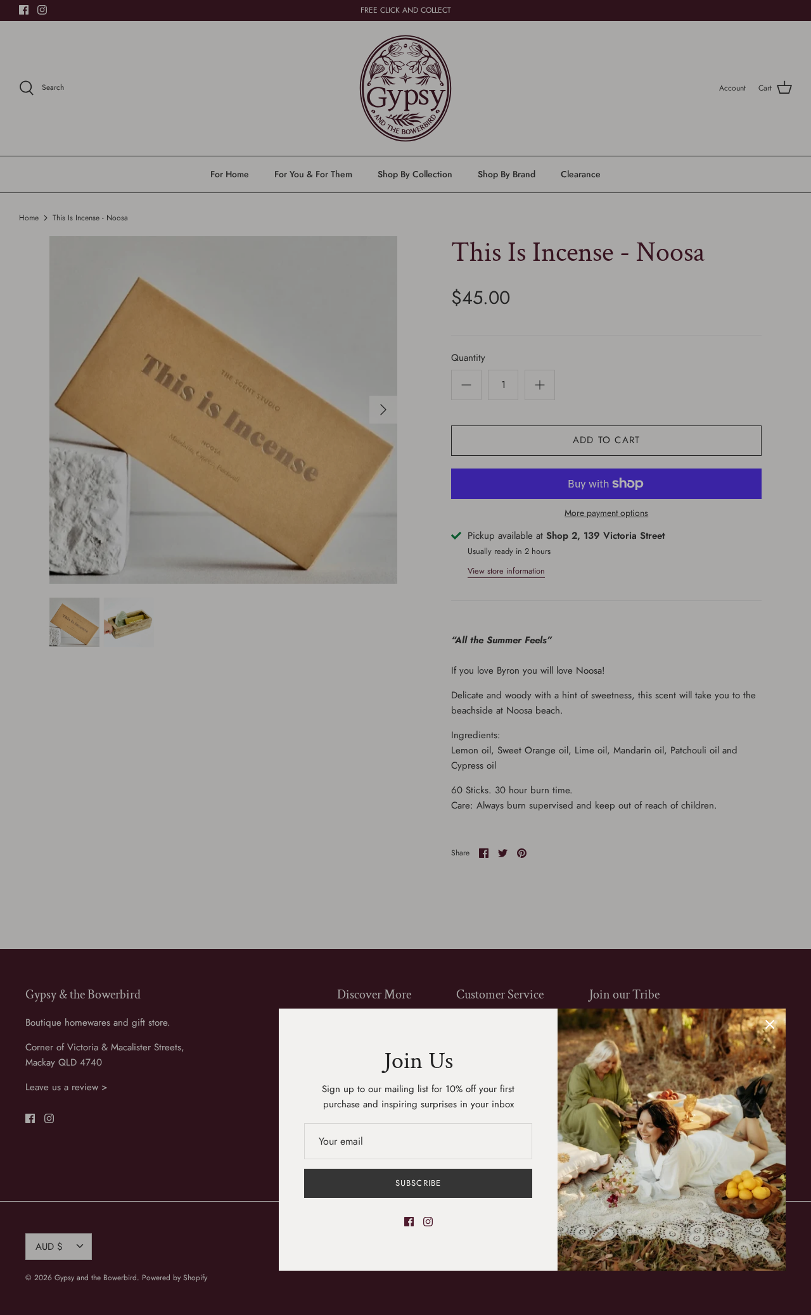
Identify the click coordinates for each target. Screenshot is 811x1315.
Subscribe (417, 1183)
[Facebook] (409, 1221)
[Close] (770, 1024)
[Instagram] (428, 1221)
